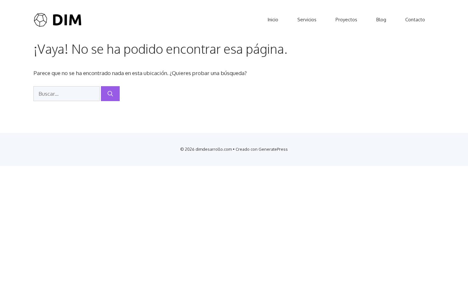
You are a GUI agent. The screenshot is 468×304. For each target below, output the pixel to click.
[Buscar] (110, 93)
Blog (381, 20)
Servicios (306, 20)
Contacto (415, 20)
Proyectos (346, 20)
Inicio (272, 20)
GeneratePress (273, 149)
